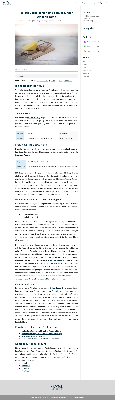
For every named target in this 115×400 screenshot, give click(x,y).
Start (71, 3)
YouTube (25, 371)
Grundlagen (44, 21)
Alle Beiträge (37, 21)
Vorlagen (101, 3)
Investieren (52, 21)
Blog (83, 3)
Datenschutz (63, 397)
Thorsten (20, 21)
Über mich (109, 3)
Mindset (58, 21)
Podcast (77, 3)
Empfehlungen (91, 3)
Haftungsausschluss (76, 397)
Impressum (54, 397)
